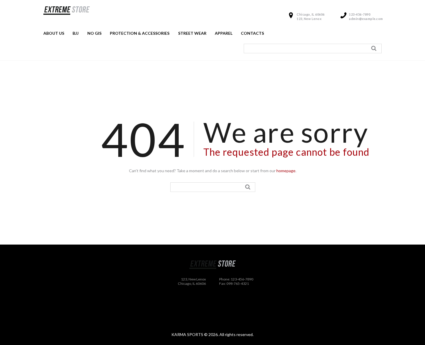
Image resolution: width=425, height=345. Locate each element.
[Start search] (374, 48)
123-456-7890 (359, 14)
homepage (285, 170)
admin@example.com (366, 19)
